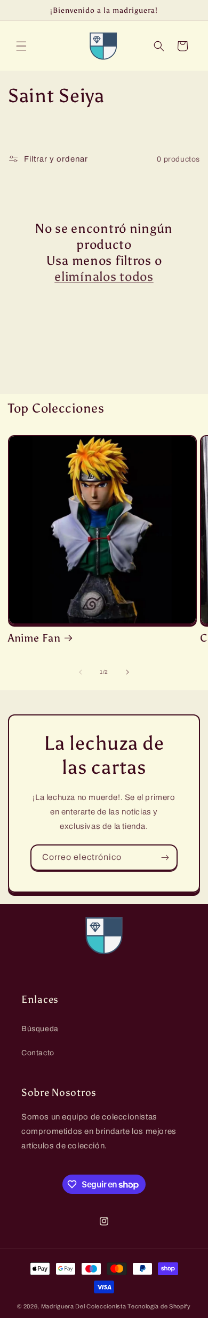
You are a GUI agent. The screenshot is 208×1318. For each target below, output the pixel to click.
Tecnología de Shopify (159, 1306)
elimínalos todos (104, 276)
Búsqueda (40, 1029)
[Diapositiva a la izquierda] (80, 672)
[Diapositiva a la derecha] (127, 672)
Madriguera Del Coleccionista (83, 1306)
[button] (21, 46)
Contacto (37, 1053)
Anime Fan (34, 637)
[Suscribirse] (165, 857)
